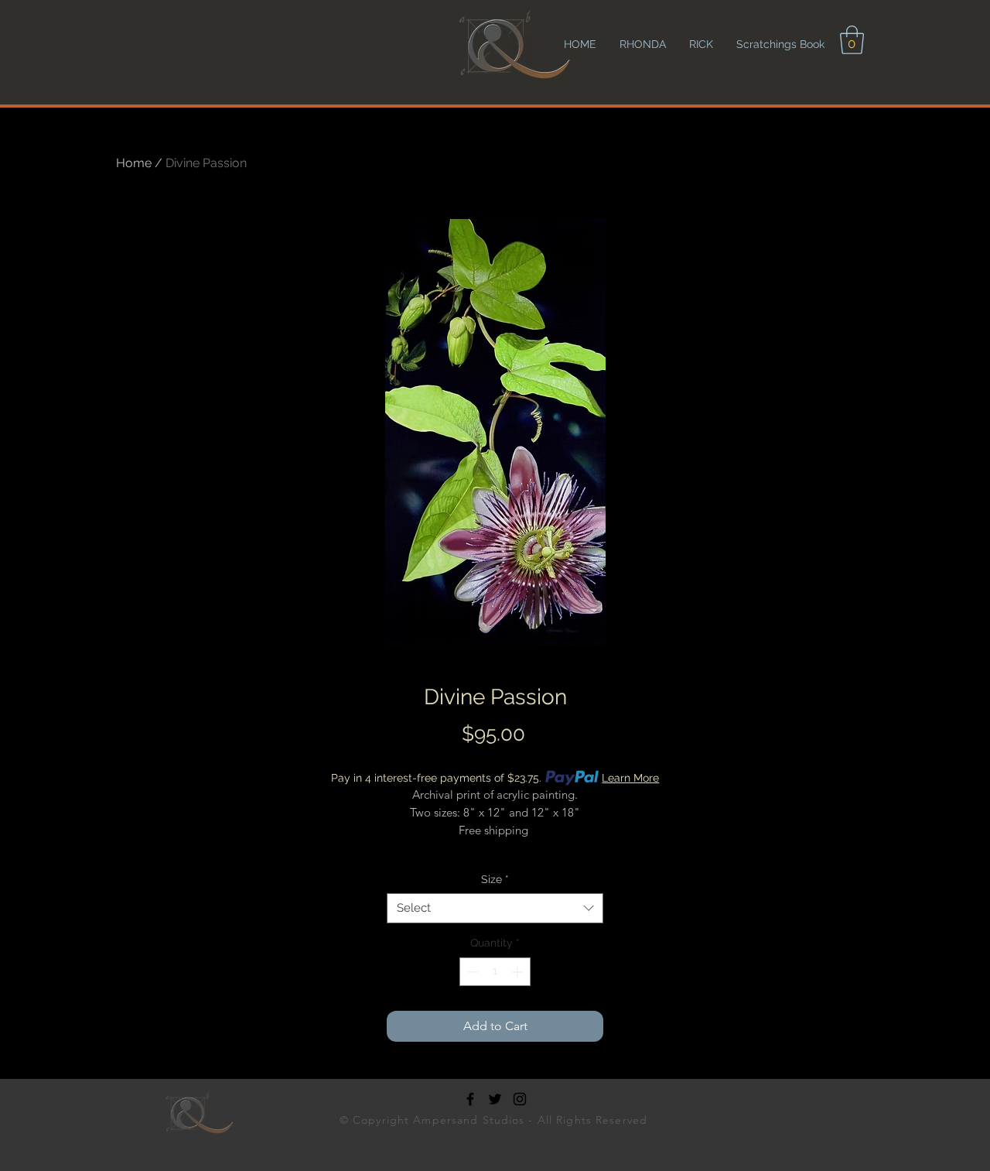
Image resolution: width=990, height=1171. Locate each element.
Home (134, 163)
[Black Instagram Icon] (519, 1099)
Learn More (630, 778)
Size (495, 879)
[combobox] (495, 908)
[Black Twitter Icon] (495, 1099)
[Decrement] (471, 971)
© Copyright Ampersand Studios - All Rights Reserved (495, 1120)
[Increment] (518, 971)
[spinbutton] (495, 971)
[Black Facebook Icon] (470, 1099)
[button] (852, 40)
